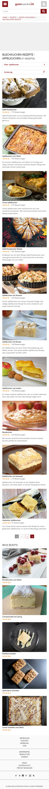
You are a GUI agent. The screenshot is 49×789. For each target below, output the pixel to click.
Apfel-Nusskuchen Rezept (12, 249)
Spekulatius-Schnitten (10, 690)
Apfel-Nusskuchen (9, 109)
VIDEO (24, 763)
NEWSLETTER (24, 754)
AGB (24, 746)
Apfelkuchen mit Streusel (12, 295)
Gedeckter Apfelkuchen (11, 520)
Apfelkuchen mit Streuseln (12, 476)
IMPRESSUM (24, 738)
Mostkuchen (7, 432)
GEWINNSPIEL (24, 752)
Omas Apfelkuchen (9, 202)
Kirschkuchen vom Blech (12, 580)
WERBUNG (24, 743)
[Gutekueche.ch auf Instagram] (23, 776)
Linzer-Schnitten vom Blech (13, 727)
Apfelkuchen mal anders (11, 388)
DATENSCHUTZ (24, 765)
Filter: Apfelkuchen (24, 64)
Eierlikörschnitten (9, 653)
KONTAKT (24, 741)
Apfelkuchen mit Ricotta (11, 342)
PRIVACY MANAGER (24, 768)
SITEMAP (24, 757)
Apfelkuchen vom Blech (11, 156)
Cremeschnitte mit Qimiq (12, 617)
